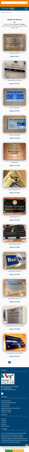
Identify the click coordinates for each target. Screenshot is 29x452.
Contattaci (3, 422)
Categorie (3, 418)
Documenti (3, 424)
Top (27, 446)
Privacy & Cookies (5, 426)
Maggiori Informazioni (18, 450)
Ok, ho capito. (9, 450)
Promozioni (4, 420)
